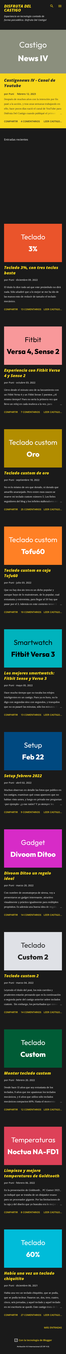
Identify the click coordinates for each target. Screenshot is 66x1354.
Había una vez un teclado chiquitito (29, 1275)
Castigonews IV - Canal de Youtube (29, 82)
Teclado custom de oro (26, 473)
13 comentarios (31, 309)
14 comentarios (31, 914)
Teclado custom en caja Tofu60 (27, 572)
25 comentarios (31, 509)
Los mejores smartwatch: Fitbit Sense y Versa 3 (29, 675)
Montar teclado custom (27, 1073)
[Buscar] (52, 6)
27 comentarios (31, 1315)
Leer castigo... (53, 121)
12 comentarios (31, 1109)
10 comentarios (31, 612)
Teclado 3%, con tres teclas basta (31, 270)
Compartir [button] (11, 121)
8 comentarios (30, 1212)
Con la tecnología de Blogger (35, 1340)
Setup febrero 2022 (23, 775)
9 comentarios (30, 812)
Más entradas (53, 1327)
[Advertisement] (33, 183)
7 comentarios (30, 412)
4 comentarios (30, 121)
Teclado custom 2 (21, 975)
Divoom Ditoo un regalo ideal (27, 875)
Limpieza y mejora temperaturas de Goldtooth (31, 1173)
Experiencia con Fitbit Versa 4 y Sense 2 (32, 372)
